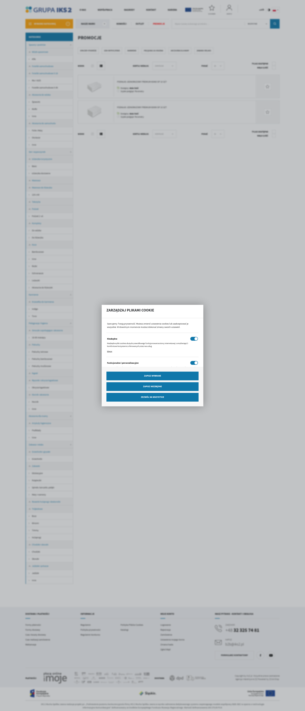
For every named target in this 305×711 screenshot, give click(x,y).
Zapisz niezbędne (152, 386)
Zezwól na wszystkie (152, 397)
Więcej (109, 351)
